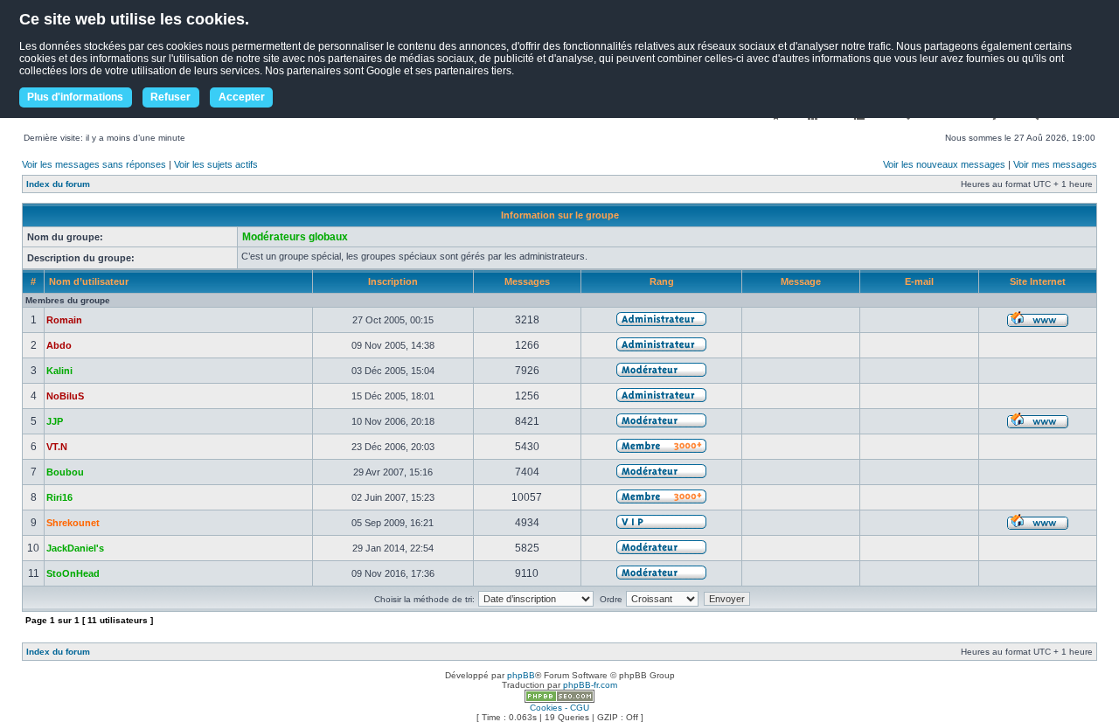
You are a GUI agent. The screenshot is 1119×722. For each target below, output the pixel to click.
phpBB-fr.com (590, 685)
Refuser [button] (170, 97)
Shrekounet (73, 522)
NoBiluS (65, 396)
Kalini (59, 370)
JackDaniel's (75, 548)
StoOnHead (73, 573)
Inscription (393, 281)
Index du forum (58, 184)
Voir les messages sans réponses (94, 164)
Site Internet (1038, 281)
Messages (527, 281)
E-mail (919, 281)
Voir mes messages (1055, 164)
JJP (54, 421)
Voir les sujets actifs (216, 164)
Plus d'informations (75, 97)
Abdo (59, 345)
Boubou (65, 472)
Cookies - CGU (559, 707)
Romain (64, 320)
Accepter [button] (242, 97)
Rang (662, 281)
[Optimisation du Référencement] (559, 700)
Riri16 (59, 497)
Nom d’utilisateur (89, 281)
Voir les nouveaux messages (944, 164)
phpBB (521, 675)
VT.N (56, 446)
